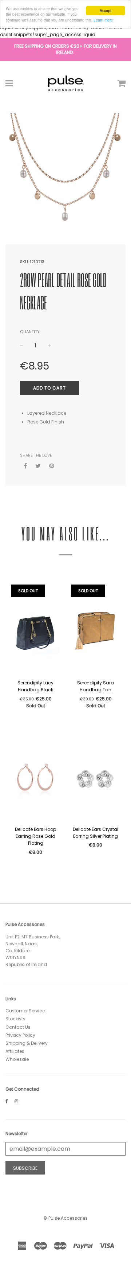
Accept (105, 10)
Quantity (30, 332)
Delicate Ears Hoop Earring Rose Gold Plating (35, 836)
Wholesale (17, 1059)
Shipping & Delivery (26, 1043)
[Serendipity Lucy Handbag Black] (35, 630)
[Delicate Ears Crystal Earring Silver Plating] (95, 776)
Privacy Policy (20, 1035)
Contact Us (18, 1027)
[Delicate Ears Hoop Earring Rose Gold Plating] (35, 776)
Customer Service (25, 1011)
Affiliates (14, 1051)
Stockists (15, 1019)
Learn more (103, 20)
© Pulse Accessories (65, 1218)
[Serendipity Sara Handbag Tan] (95, 630)
